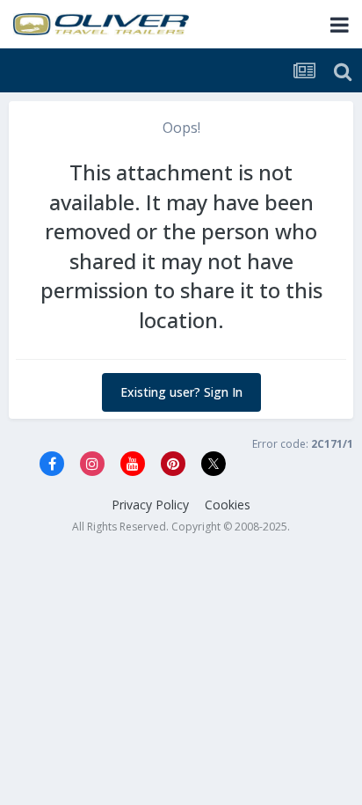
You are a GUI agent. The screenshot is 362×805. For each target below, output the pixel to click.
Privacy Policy (150, 504)
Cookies (227, 504)
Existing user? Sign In (181, 392)
